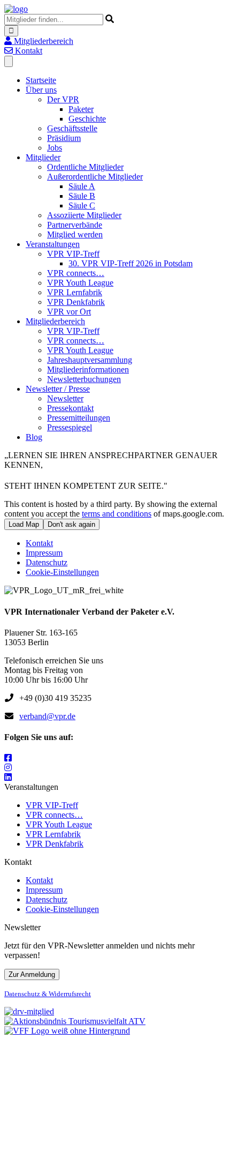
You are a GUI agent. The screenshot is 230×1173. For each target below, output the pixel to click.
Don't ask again (71, 524)
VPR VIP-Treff (73, 253)
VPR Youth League (80, 282)
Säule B (81, 195)
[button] (38, 41)
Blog (34, 437)
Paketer (81, 109)
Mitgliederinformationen (88, 369)
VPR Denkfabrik (76, 302)
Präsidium (64, 138)
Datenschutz (46, 562)
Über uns (41, 89)
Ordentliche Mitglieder (85, 166)
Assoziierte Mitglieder (84, 215)
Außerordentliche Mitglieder (95, 176)
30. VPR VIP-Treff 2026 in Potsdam (130, 263)
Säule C (81, 205)
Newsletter (65, 398)
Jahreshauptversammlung (89, 359)
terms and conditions (116, 513)
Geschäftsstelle (72, 128)
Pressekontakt (70, 408)
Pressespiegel (69, 427)
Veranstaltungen (53, 244)
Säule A (81, 186)
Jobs (54, 147)
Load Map (24, 524)
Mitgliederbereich (55, 321)
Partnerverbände (74, 224)
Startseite (41, 80)
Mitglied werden (75, 234)
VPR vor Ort (69, 311)
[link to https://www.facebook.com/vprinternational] (8, 758)
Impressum (44, 552)
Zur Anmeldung (32, 974)
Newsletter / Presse (58, 388)
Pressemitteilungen (78, 417)
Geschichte (87, 118)
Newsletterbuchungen (84, 379)
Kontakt (39, 543)
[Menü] (8, 61)
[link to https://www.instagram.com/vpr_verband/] (8, 767)
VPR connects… (75, 273)
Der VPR (63, 99)
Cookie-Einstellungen (62, 572)
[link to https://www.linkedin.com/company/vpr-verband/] (8, 777)
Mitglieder (43, 157)
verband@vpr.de (47, 716)
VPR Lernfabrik (74, 292)
